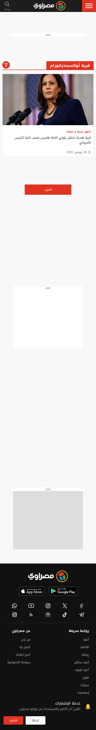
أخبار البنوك (82, 670)
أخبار (86, 639)
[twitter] (64, 605)
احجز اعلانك (23, 655)
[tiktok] (64, 614)
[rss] (31, 614)
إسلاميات (83, 692)
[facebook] (81, 605)
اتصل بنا (25, 647)
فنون (85, 677)
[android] (63, 591)
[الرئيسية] (49, 6)
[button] (89, 6)
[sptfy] (48, 614)
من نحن (25, 639)
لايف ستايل (81, 662)
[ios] (31, 591)
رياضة (85, 655)
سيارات (84, 685)
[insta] (48, 605)
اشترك (13, 720)
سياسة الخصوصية (18, 662)
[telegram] (81, 614)
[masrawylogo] (48, 576)
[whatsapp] (14, 605)
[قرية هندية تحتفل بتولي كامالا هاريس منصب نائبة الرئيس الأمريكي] (48, 99)
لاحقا (35, 720)
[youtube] (31, 605)
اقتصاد (84, 647)
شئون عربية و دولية (78, 131)
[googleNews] (14, 614)
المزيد (48, 189)
